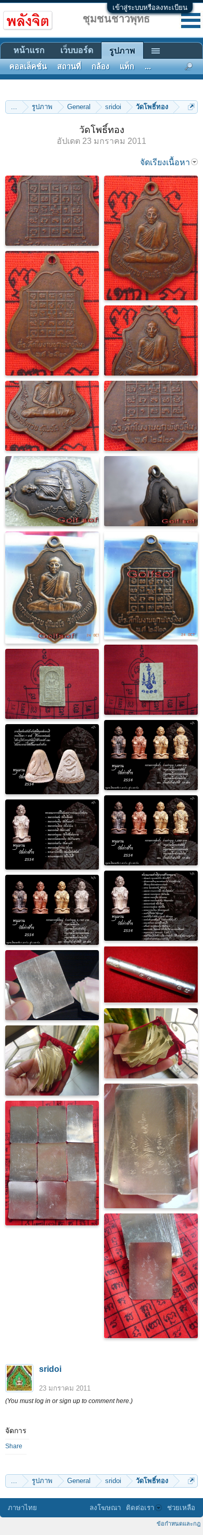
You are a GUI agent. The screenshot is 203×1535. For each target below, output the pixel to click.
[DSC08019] (151, 1043)
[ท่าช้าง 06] (151, 906)
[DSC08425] (52, 684)
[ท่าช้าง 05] (52, 834)
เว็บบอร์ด (76, 50)
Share (13, 1446)
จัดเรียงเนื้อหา (165, 162)
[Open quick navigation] (191, 106)
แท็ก (127, 66)
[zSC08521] (52, 211)
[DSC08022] (151, 1146)
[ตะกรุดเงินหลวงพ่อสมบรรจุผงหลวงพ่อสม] (151, 974)
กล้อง (100, 66)
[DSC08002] (52, 1163)
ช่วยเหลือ (181, 1508)
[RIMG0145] (52, 587)
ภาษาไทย (22, 1508)
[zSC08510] (52, 313)
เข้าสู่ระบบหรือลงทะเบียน (149, 7)
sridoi (50, 1369)
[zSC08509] (151, 238)
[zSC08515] (151, 340)
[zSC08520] (151, 416)
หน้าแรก (29, 50)
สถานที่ (69, 66)
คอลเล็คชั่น (28, 66)
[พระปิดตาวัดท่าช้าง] (52, 759)
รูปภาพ (122, 50)
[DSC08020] (52, 1060)
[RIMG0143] (151, 491)
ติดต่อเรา (140, 1508)
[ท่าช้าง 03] (151, 830)
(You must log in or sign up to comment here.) (69, 1401)
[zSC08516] (52, 416)
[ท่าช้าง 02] (52, 910)
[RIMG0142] (52, 491)
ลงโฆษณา (105, 1508)
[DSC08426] (151, 680)
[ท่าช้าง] (151, 755)
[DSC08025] (52, 985)
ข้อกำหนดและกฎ (178, 1523)
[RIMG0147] (151, 585)
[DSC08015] (151, 1275)
